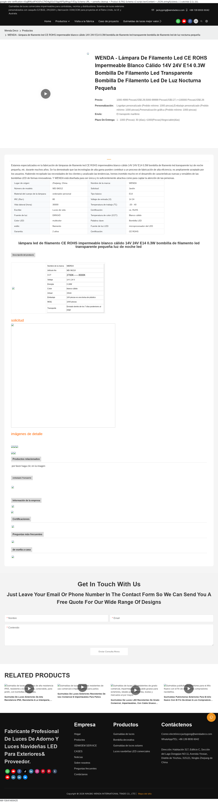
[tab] (109, 158)
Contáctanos (80, 774)
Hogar (77, 734)
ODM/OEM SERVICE (85, 745)
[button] (160, 21)
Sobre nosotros (82, 763)
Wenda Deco (11, 30)
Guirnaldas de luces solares (128, 745)
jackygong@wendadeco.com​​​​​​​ (170, 10)
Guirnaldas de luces (123, 734)
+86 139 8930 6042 (199, 10)
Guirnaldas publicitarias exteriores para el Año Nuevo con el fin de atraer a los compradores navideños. (188, 699)
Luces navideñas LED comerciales (131, 751)
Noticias (78, 757)
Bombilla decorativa (123, 740)
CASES (78, 751)
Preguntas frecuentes (85, 768)
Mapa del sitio (145, 793)
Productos (27, 30)
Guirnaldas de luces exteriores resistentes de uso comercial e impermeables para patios (81, 695)
